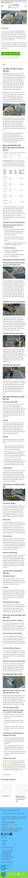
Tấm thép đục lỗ (6, 796)
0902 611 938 (11, 824)
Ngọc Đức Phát (9, 762)
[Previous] (1, 794)
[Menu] (2, 6)
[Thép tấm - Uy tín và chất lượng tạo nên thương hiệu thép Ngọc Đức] (13, 6)
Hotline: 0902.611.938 (10, 53)
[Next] (27, 794)
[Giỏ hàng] (25, 6)
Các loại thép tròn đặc (7, 857)
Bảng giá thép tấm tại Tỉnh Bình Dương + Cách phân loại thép (21, 798)
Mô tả (3, 64)
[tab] (14, 64)
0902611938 (9, 826)
